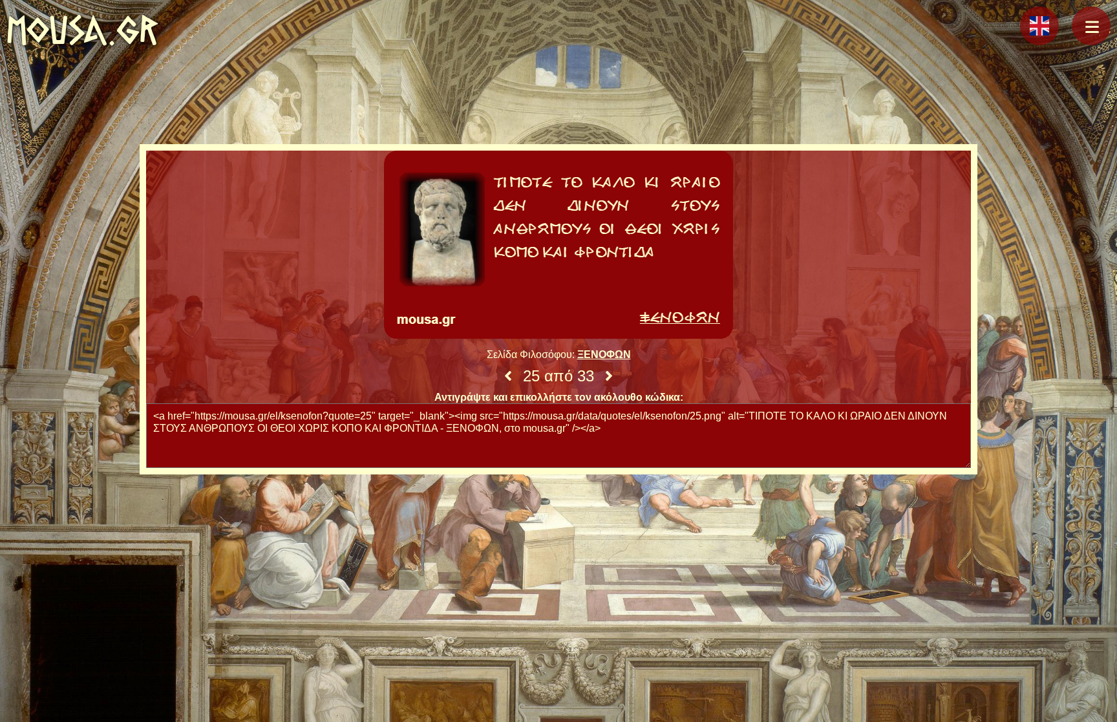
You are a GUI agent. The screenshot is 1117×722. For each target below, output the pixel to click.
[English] (1039, 25)
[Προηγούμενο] (508, 376)
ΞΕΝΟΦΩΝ (604, 354)
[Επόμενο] (609, 376)
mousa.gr (82, 30)
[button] (1091, 25)
